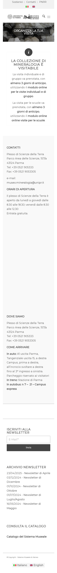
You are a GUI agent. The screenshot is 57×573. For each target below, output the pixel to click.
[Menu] (48, 16)
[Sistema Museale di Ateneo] (24, 17)
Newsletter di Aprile (37, 473)
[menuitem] (17, 2)
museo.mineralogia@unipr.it (25, 182)
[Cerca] (42, 17)
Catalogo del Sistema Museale (27, 536)
